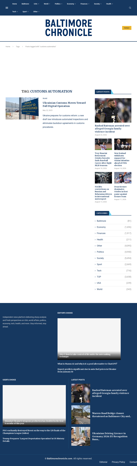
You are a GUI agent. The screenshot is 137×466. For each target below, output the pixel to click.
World (46, 4)
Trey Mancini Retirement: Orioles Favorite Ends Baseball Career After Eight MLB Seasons (103, 159)
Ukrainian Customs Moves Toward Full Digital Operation (64, 104)
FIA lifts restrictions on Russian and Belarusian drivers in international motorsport (103, 193)
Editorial (103, 462)
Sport (25, 12)
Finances (84, 4)
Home (14, 4)
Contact (126, 28)
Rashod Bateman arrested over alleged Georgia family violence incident (112, 128)
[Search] (130, 8)
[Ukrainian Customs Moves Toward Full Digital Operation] (22, 108)
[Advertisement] (68, 68)
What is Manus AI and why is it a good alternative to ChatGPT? (87, 364)
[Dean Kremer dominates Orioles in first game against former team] (122, 178)
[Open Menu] (7, 8)
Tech (14, 12)
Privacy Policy (118, 462)
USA (35, 4)
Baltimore (25, 4)
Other (35, 12)
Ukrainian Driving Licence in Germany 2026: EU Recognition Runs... (110, 436)
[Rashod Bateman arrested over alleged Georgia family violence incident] (113, 110)
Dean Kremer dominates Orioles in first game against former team (121, 192)
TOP (114, 277)
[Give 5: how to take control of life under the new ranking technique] (89, 339)
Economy (70, 4)
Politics (57, 4)
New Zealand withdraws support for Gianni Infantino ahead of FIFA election (121, 159)
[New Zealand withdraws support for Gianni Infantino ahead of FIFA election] (122, 144)
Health (108, 4)
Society (97, 4)
